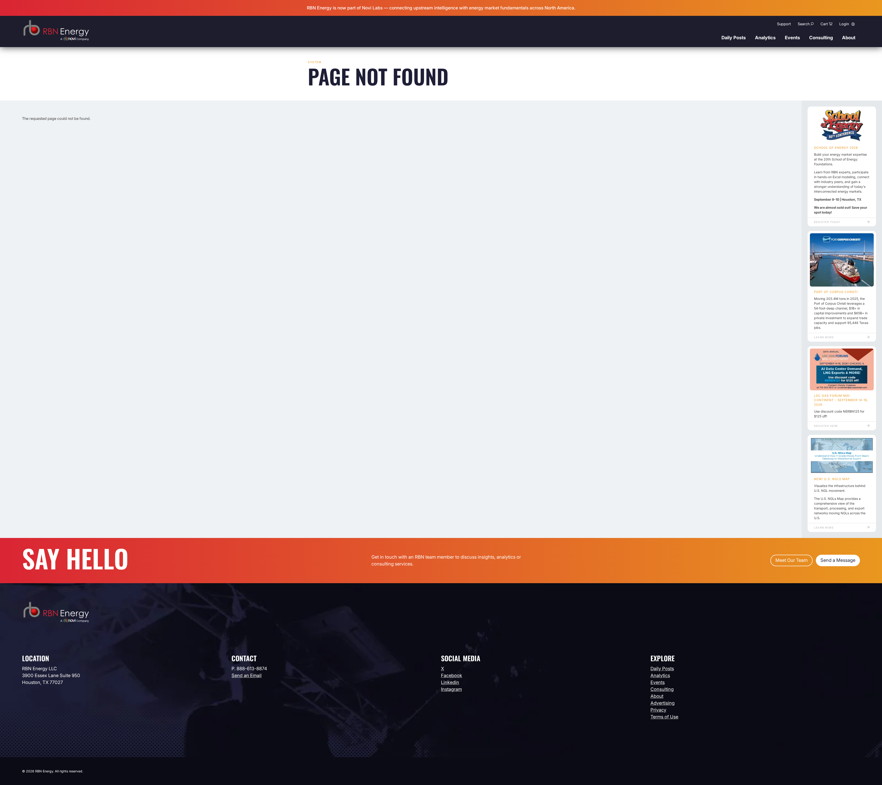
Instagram (451, 689)
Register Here (826, 426)
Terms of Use (664, 717)
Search (804, 24)
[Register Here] (842, 369)
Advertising (662, 703)
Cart (824, 24)
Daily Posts (733, 37)
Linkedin (450, 682)
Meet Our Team (791, 560)
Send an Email (247, 675)
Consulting (821, 37)
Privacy (658, 710)
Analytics (765, 37)
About (848, 37)
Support (784, 24)
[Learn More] (842, 260)
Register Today (827, 222)
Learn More (824, 337)
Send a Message (837, 560)
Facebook (451, 675)
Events (792, 37)
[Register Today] (842, 125)
